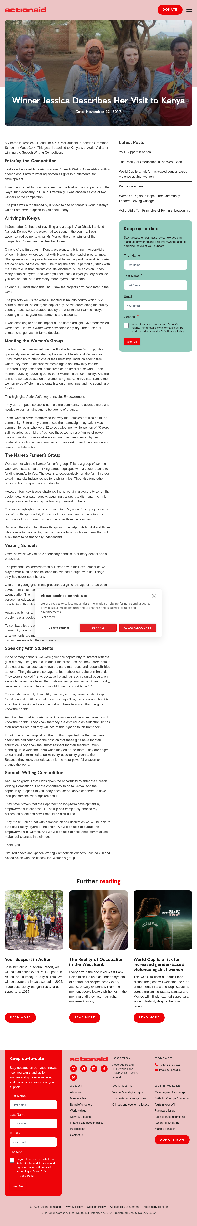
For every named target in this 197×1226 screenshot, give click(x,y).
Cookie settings (59, 627)
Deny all (98, 627)
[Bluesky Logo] (73, 1077)
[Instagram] (73, 1068)
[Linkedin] (93, 1068)
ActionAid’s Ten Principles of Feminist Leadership (154, 210)
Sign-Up (132, 341)
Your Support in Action (135, 152)
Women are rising (131, 186)
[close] (154, 596)
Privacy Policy (175, 331)
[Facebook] (83, 1068)
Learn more (48, 617)
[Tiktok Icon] (104, 1068)
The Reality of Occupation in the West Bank (150, 162)
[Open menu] (189, 9)
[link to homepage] (25, 9)
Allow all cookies (137, 627)
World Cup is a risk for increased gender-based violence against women (159, 965)
